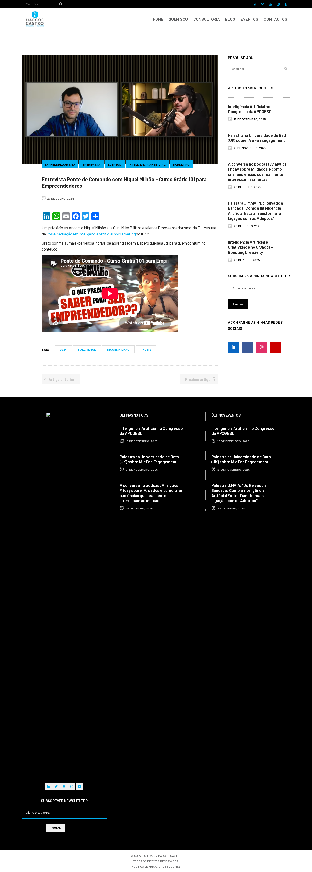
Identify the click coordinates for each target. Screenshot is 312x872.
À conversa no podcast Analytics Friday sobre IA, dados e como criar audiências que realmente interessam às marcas (257, 171)
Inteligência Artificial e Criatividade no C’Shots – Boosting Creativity (250, 247)
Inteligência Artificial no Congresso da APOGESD (250, 109)
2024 (63, 349)
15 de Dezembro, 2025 (249, 119)
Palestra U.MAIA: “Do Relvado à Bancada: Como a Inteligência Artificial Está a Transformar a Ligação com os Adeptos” (255, 210)
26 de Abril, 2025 (246, 260)
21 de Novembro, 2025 (249, 148)
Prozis (146, 349)
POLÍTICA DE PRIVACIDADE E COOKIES (156, 866)
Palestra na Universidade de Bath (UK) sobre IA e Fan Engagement (257, 138)
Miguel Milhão (118, 349)
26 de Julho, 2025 (247, 187)
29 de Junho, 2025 (247, 226)
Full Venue (87, 349)
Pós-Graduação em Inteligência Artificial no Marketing (91, 233)
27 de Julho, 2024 (60, 198)
